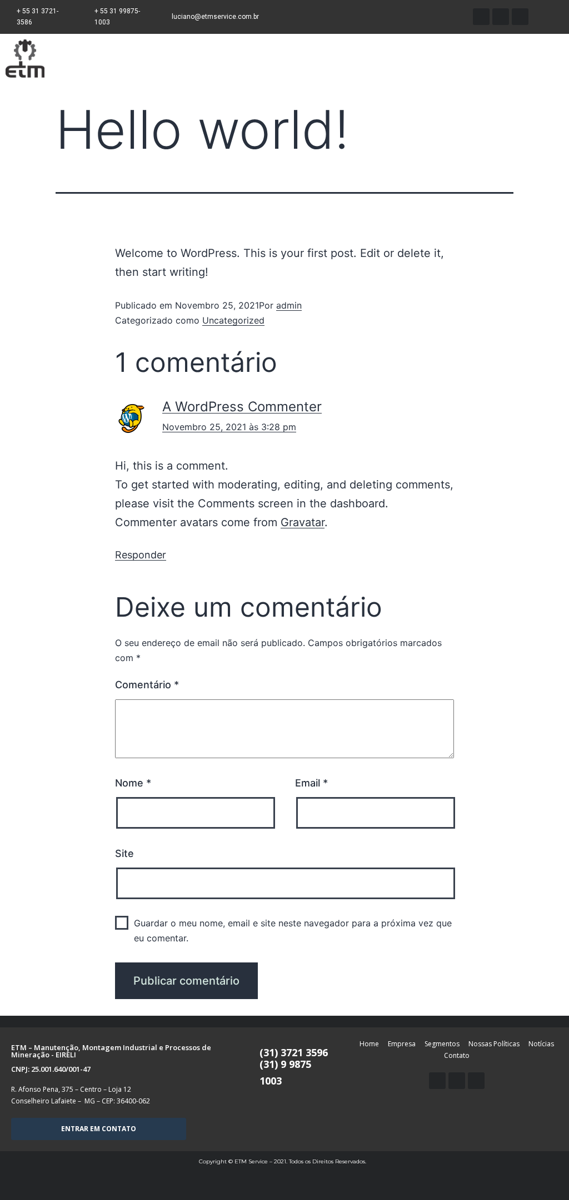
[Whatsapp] (481, 16)
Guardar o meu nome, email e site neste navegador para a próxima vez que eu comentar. (293, 930)
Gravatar (303, 522)
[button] (98, 1129)
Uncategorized (233, 320)
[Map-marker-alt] (520, 16)
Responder (140, 555)
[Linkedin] (456, 1080)
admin (289, 305)
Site (124, 853)
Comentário (147, 684)
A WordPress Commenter (242, 407)
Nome (133, 783)
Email (311, 783)
